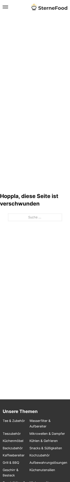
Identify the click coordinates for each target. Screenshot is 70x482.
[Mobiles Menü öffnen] (5, 7)
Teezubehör (12, 433)
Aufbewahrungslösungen (48, 462)
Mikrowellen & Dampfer (47, 433)
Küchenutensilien (42, 470)
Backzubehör (13, 448)
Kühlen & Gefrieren (43, 441)
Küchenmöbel (13, 441)
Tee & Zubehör (14, 421)
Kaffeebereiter (14, 455)
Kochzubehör (39, 455)
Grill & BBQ (11, 462)
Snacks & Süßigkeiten (45, 448)
